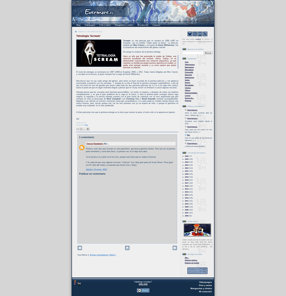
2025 (187, 159)
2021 (187, 171)
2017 (187, 183)
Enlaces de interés (192, 263)
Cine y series (105, 25)
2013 (187, 195)
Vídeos (187, 90)
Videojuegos (90, 25)
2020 (187, 174)
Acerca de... (189, 98)
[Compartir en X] (84, 128)
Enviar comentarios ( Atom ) (103, 255)
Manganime (189, 67)
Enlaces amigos (191, 260)
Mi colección (142, 25)
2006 (187, 216)
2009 (187, 207)
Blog (78, 25)
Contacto (156, 25)
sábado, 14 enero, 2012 (96, 169)
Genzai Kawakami (95, 144)
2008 (187, 210)
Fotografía (189, 72)
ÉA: (188, 135)
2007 (187, 213)
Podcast (188, 101)
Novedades (189, 85)
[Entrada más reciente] (79, 249)
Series (187, 80)
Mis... (187, 258)
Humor (187, 83)
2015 (187, 189)
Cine (86, 125)
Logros (188, 95)
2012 (187, 198)
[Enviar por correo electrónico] (77, 128)
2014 (187, 192)
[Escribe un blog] (81, 128)
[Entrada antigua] (174, 249)
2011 (187, 201)
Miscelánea (189, 70)
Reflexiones (189, 77)
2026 (187, 156)
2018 (187, 180)
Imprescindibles (191, 93)
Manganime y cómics (124, 25)
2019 (187, 177)
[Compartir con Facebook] (88, 128)
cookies (198, 39)
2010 (187, 204)
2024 (187, 162)
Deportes (188, 75)
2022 (187, 168)
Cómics (188, 88)
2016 (187, 186)
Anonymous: (192, 110)
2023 (187, 165)
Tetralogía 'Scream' (88, 35)
